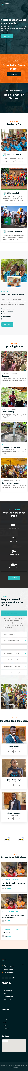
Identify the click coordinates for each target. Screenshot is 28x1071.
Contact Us (6, 1028)
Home (4, 1017)
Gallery (4, 1025)
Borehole (5, 376)
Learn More (7, 36)
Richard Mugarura (14, 813)
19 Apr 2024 (15, 929)
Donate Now (14, 104)
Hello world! (6, 933)
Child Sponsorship (14, 154)
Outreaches (6, 993)
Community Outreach (10, 483)
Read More (14, 367)
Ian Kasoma (14, 747)
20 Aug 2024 (15, 879)
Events (5, 1022)
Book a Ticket (14, 74)
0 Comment (6, 879)
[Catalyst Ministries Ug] (6, 3)
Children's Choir (13, 193)
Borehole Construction (11, 447)
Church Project (7, 999)
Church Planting (8, 412)
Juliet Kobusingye (14, 780)
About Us (5, 1020)
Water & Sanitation (14, 232)
